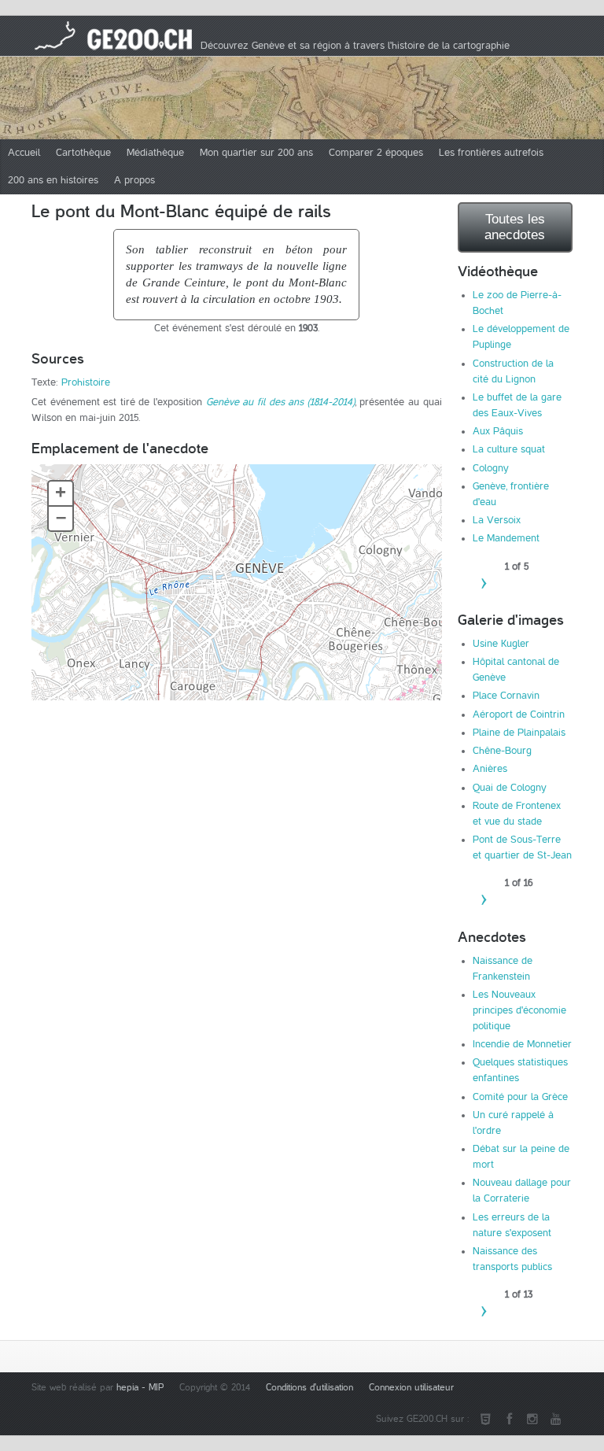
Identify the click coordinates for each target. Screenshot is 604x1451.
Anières (490, 768)
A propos (134, 180)
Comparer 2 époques (376, 152)
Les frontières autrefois (491, 152)
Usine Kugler (501, 643)
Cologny (491, 468)
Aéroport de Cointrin (519, 714)
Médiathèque (155, 152)
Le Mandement (506, 538)
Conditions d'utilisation (309, 1388)
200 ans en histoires (53, 180)
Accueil (24, 152)
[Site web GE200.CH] (485, 1419)
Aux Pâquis (498, 431)
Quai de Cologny (510, 787)
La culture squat (509, 449)
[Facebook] (509, 1419)
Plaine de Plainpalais (519, 732)
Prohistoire (85, 382)
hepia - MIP (140, 1388)
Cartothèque (83, 152)
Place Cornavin (506, 695)
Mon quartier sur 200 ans (256, 152)
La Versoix (497, 520)
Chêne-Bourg (502, 750)
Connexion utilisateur (411, 1388)
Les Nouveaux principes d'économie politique (519, 1010)
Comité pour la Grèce (520, 1096)
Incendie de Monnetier (522, 1044)
